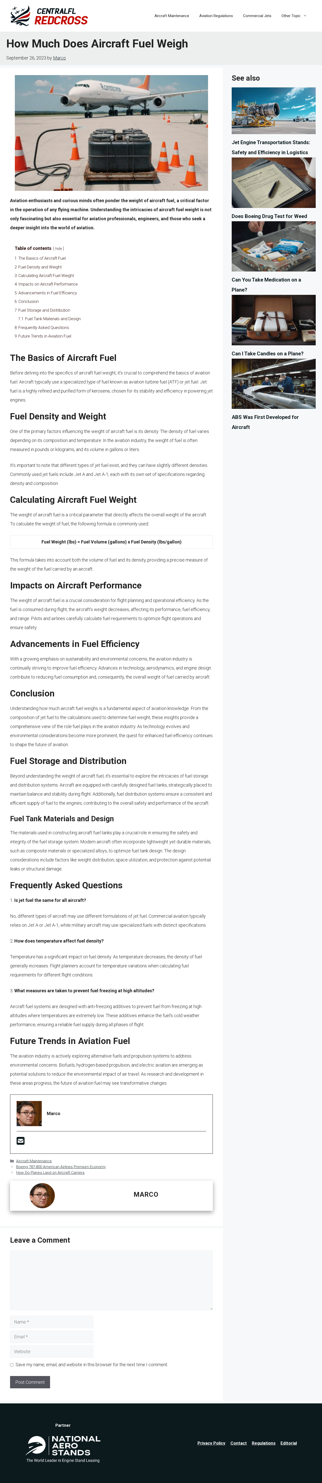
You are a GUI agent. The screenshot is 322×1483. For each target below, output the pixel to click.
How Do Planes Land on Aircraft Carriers (50, 1172)
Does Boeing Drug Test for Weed (269, 216)
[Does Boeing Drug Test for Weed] (274, 184)
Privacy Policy (211, 1443)
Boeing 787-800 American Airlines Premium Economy (61, 1167)
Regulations (263, 1443)
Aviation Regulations (216, 16)
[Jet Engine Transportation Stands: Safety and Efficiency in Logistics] (274, 112)
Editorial (288, 1443)
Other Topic (291, 16)
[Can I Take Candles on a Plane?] (274, 321)
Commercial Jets (257, 16)
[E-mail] (21, 1142)
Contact (238, 1443)
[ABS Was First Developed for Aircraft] (274, 385)
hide (58, 249)
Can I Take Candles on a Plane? (268, 354)
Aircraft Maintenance (171, 16)
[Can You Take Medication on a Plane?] (274, 248)
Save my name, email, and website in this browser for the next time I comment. (92, 1364)
